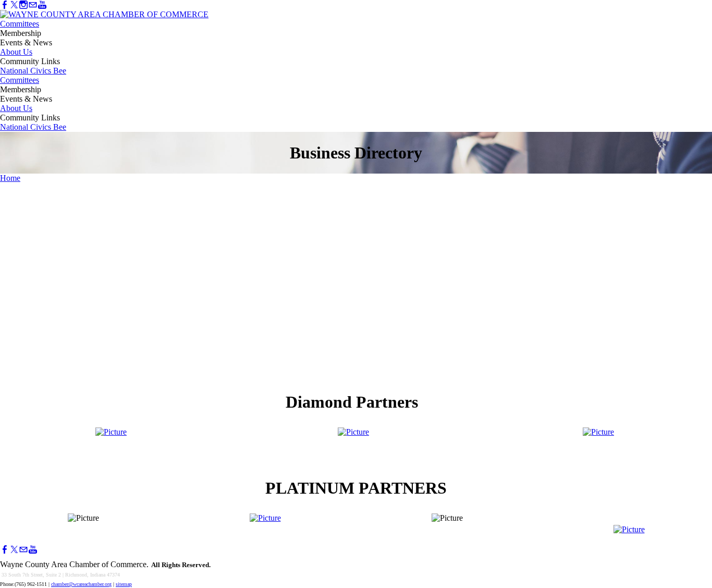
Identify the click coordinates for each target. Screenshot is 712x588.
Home (10, 178)
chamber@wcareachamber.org (81, 584)
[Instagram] (23, 5)
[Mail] (33, 5)
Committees (19, 23)
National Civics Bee (33, 70)
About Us (16, 51)
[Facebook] (5, 5)
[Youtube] (42, 5)
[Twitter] (14, 5)
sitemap (124, 584)
